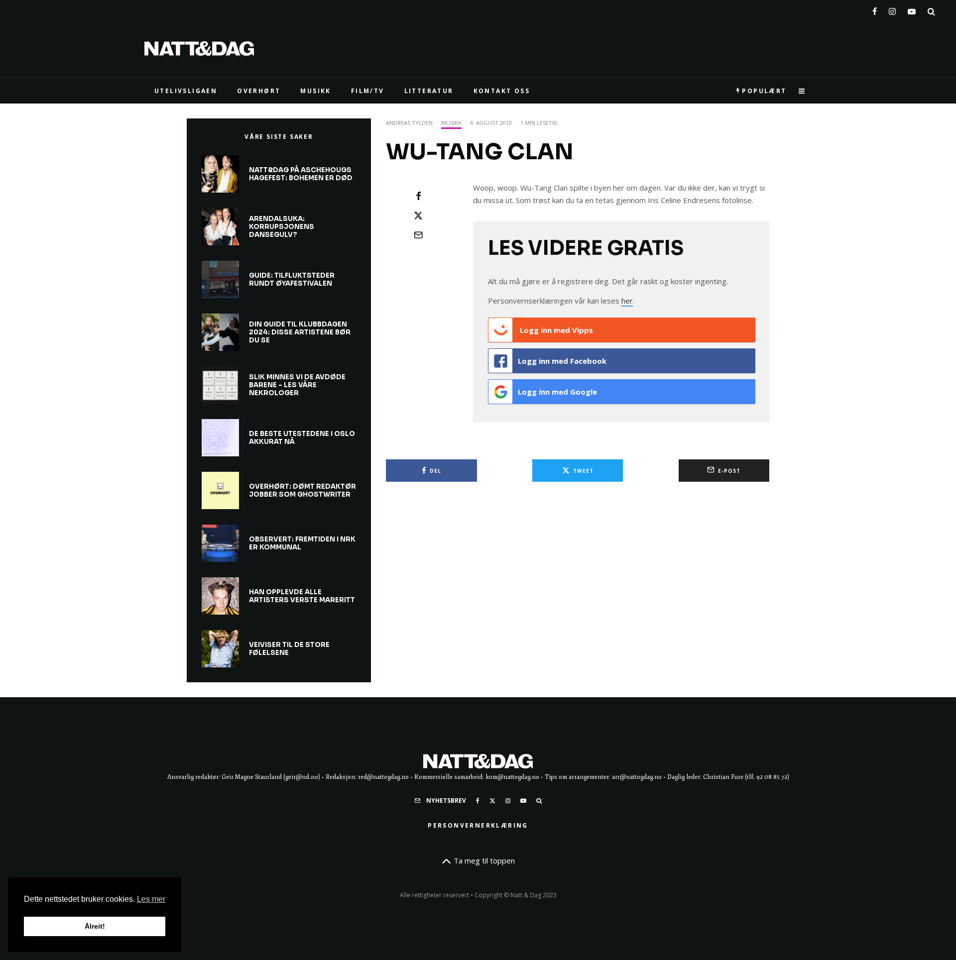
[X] (492, 801)
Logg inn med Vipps (555, 330)
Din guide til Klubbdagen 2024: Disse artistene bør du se (300, 332)
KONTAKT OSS (502, 91)
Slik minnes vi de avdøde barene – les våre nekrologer (297, 385)
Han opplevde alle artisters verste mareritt (302, 596)
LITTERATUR (429, 91)
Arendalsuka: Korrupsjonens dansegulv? (281, 226)
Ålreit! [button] (95, 926)
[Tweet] (418, 215)
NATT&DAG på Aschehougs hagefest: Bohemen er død (301, 174)
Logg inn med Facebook (562, 361)
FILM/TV (367, 91)
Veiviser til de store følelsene (289, 648)
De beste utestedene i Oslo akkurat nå (302, 437)
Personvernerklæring (478, 825)
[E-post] (418, 234)
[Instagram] (892, 9)
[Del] (418, 196)
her (627, 301)
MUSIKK (315, 91)
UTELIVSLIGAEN (185, 91)
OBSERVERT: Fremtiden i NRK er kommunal (302, 543)
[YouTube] (912, 9)
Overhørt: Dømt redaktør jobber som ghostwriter (302, 490)
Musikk (451, 122)
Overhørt (258, 91)
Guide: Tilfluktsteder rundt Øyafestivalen (292, 279)
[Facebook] (874, 9)
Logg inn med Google (557, 392)
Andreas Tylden (409, 122)
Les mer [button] (151, 899)
